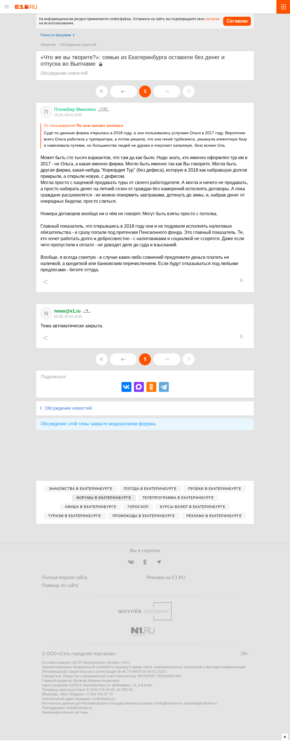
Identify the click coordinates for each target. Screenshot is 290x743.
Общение (48, 45)
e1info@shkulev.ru (168, 703)
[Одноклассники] (151, 387)
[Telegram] (164, 387)
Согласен (237, 21)
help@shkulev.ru (79, 708)
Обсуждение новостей (78, 45)
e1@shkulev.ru (103, 699)
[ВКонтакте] (126, 387)
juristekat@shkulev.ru (200, 703)
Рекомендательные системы (65, 712)
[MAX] (139, 387)
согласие (212, 19)
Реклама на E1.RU (165, 577)
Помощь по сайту (60, 585)
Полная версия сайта (64, 577)
